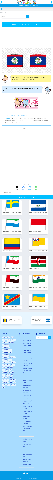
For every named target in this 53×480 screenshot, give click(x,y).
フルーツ (12, 364)
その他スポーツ (5, 357)
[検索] (27, 16)
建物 (13, 372)
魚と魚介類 (13, 384)
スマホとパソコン (6, 362)
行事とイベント (5, 379)
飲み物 (8, 384)
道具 (11, 382)
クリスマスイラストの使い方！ (27, 359)
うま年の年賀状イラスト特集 (27, 417)
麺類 (3, 387)
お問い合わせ (35, 5)
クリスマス (5, 359)
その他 (4, 342)
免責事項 (36, 476)
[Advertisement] (26, 37)
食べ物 (4, 384)
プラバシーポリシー (28, 476)
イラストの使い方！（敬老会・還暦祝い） (27, 346)
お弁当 (8, 337)
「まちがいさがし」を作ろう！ (27, 460)
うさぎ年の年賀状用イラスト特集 (27, 402)
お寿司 (4, 337)
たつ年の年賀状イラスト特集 (27, 407)
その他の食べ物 (5, 354)
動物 (3, 369)
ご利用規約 (7, 118)
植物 (12, 374)
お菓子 (8, 339)
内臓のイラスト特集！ (27, 445)
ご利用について (27, 5)
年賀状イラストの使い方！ (27, 382)
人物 (8, 367)
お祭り (4, 339)
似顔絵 (11, 367)
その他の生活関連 (6, 347)
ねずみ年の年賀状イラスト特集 (27, 387)
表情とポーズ (12, 379)
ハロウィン (13, 362)
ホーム (16, 5)
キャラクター (12, 357)
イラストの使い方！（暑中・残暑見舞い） (27, 353)
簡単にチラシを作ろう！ (27, 455)
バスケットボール (6, 364)
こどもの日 (13, 339)
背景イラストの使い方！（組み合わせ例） (27, 370)
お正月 (12, 337)
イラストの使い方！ (27, 340)
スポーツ (10, 359)
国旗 (10, 192)
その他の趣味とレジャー (7, 352)
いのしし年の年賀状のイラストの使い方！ (27, 428)
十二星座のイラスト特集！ (27, 440)
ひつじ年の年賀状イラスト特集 (27, 422)
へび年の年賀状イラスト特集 (27, 412)
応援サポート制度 (27, 464)
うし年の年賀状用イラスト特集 (27, 392)
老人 (8, 377)
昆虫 (3, 374)
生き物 (4, 377)
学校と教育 (5, 372)
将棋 (9, 372)
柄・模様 (7, 374)
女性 (10, 369)
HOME (27, 473)
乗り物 (4, 367)
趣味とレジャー (5, 382)
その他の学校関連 (10, 342)
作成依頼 (21, 5)
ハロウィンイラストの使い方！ (27, 364)
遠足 (14, 382)
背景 (11, 377)
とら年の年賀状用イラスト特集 (27, 397)
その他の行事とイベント (7, 349)
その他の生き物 (5, 344)
